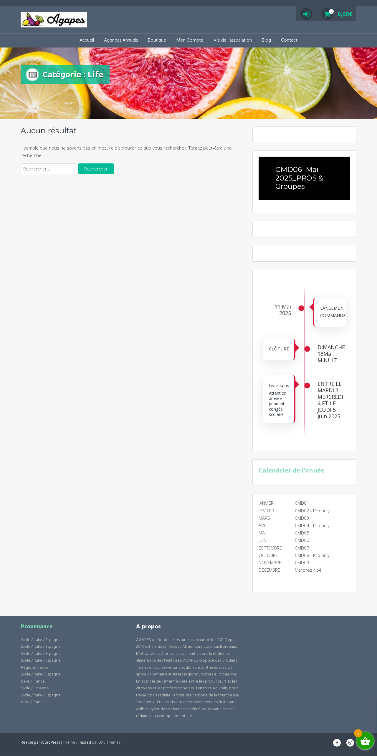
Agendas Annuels (121, 40)
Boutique (157, 40)
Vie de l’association (233, 40)
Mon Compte (190, 40)
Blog (266, 40)
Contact (289, 40)
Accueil (87, 40)
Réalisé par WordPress (40, 742)
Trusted (84, 742)
